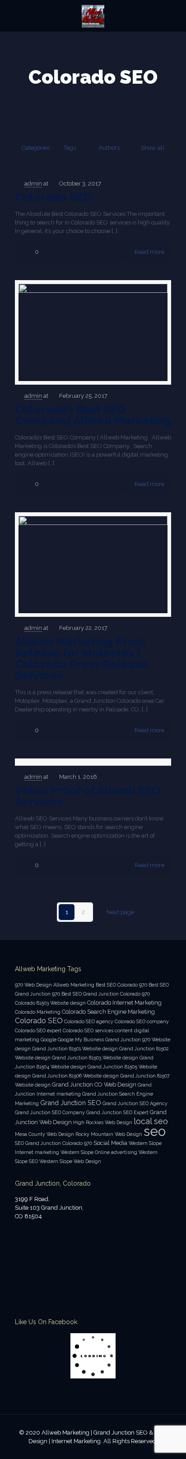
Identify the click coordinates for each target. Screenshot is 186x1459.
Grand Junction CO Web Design (94, 1084)
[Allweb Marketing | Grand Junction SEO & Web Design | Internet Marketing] (93, 16)
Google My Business (81, 1039)
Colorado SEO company (142, 1021)
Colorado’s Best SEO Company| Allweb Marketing (93, 414)
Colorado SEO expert (38, 1030)
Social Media (110, 1143)
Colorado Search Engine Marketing (108, 1011)
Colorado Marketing (37, 1012)
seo (155, 1131)
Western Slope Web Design (70, 1161)
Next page (120, 912)
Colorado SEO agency (88, 1021)
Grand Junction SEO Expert (117, 1112)
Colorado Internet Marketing (124, 1002)
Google (48, 1039)
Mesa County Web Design (44, 1134)
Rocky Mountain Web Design (108, 1134)
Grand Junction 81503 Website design (95, 1057)
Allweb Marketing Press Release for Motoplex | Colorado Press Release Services (81, 658)
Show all (152, 147)
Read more (149, 251)
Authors (109, 147)
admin (33, 183)
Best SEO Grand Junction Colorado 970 (105, 994)
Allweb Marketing (73, 984)
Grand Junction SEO (70, 1102)
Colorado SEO (53, 197)
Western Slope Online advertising (98, 1152)
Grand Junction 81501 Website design (75, 1048)
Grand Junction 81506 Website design (75, 1075)
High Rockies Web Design (102, 1122)
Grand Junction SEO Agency (134, 1103)
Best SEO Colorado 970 (121, 984)
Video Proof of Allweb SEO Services (87, 795)
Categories (36, 147)
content (124, 1030)
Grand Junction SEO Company (50, 1112)
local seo (151, 1121)
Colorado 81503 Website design (50, 1003)
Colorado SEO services (88, 1030)
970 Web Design (33, 984)
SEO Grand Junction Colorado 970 (53, 1143)
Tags (70, 147)
